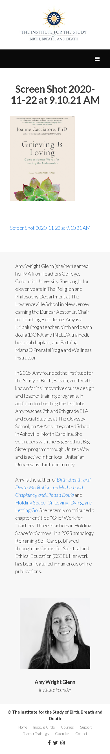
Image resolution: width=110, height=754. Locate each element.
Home (22, 727)
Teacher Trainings (36, 733)
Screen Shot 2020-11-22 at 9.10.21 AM (50, 228)
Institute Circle (43, 727)
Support (85, 727)
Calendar (62, 733)
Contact (81, 733)
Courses (67, 727)
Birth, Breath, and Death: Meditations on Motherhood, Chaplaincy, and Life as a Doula (53, 487)
